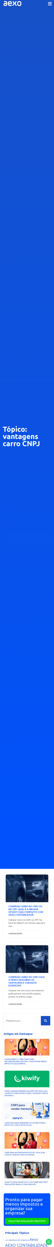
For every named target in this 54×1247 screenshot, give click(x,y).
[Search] (45, 1020)
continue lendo (15, 933)
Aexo (33, 1239)
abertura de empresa (19, 1240)
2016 (6, 1240)
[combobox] (22, 1020)
